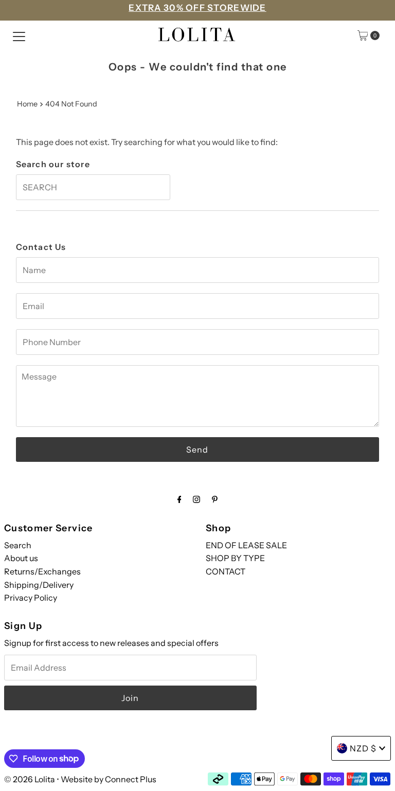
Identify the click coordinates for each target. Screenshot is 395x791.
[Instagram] (196, 499)
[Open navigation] (19, 35)
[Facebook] (179, 499)
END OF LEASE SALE (246, 545)
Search (17, 545)
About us (21, 558)
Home (27, 104)
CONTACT (225, 571)
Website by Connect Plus (108, 779)
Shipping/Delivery (39, 585)
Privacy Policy (30, 597)
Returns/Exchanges (42, 571)
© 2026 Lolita (29, 779)
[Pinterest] (215, 499)
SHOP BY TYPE (235, 558)
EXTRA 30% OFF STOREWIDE (197, 8)
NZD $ (363, 748)
